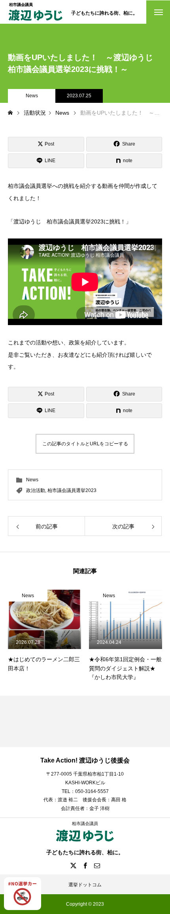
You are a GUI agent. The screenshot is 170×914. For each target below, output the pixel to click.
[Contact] (97, 865)
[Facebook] (85, 865)
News (32, 95)
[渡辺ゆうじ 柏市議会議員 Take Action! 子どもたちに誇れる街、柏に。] (35, 21)
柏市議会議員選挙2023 (71, 490)
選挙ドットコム (85, 885)
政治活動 (35, 490)
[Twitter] (73, 865)
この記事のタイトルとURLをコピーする (85, 444)
